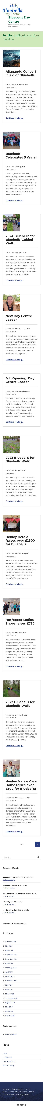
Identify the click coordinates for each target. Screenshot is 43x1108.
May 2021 (8, 985)
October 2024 (10, 942)
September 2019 (11, 998)
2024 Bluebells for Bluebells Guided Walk (20, 239)
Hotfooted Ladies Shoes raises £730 (20, 621)
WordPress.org (8, 1065)
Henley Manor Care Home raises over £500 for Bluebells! (21, 784)
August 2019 (10, 1002)
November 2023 (11, 959)
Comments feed (9, 1061)
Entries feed (7, 1057)
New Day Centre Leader (19, 318)
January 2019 (10, 1015)
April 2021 (9, 989)
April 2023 (9, 963)
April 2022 (9, 972)
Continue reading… (14, 118)
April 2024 (9, 950)
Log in (5, 1053)
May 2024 (8, 946)
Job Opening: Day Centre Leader (20, 380)
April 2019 (9, 1011)
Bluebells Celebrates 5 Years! (21, 155)
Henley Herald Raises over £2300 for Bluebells (20, 540)
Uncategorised (11, 1034)
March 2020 (9, 994)
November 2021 (11, 981)
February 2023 (10, 968)
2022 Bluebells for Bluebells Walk (20, 704)
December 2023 (11, 955)
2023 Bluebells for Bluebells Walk (20, 459)
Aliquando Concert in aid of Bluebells (21, 73)
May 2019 (8, 1007)
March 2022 (9, 976)
